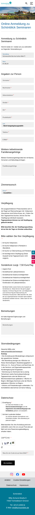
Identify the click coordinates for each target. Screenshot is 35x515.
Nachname (6, 88)
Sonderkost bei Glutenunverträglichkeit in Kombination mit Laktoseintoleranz (16, 281)
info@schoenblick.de (20, 507)
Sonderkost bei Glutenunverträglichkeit (15, 275)
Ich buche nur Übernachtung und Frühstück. (17, 251)
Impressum (24, 485)
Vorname (6, 80)
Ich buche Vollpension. (10, 243)
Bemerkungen (8, 325)
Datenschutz (11, 485)
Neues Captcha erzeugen (2, 447)
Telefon (5, 132)
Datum (4, 61)
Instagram (11, 474)
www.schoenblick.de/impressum (11, 351)
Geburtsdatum (8, 95)
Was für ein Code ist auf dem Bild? (15, 453)
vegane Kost (7, 269)
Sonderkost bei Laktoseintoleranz (14, 272)
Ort (4, 110)
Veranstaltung (6, 54)
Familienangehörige (10, 166)
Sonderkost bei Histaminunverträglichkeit (16, 277)
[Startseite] (7, 3)
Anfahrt (7, 480)
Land (4, 123)
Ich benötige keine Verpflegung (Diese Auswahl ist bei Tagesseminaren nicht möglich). (15, 255)
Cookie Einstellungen (21, 480)
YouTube (23, 474)
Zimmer (4, 190)
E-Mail (5, 139)
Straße (5, 102)
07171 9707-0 (19, 504)
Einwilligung (7, 402)
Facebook (17, 474)
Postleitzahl (7, 117)
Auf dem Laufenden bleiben (12, 414)
